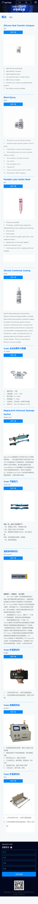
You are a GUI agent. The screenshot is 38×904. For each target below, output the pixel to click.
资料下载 (13, 32)
